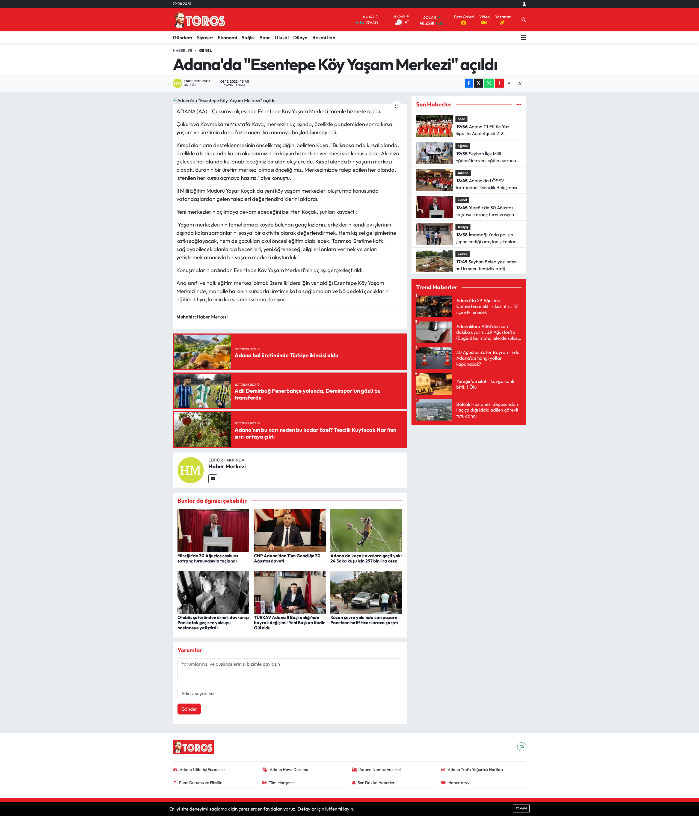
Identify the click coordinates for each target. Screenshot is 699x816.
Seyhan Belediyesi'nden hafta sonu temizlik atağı (486, 265)
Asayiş (463, 227)
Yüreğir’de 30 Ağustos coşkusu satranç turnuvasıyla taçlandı (207, 558)
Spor (265, 37)
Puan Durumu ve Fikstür (200, 782)
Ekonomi (227, 37)
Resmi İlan (323, 37)
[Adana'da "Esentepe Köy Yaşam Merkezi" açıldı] (290, 100)
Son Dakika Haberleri (376, 782)
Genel (205, 50)
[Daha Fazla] (499, 83)
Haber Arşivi (459, 782)
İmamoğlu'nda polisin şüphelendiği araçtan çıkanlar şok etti (485, 238)
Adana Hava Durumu (289, 769)
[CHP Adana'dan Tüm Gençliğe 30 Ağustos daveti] (290, 530)
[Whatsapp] (521, 746)
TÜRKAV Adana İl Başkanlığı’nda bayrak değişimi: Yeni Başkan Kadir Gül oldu (289, 622)
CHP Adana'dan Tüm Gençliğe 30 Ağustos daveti (287, 558)
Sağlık (248, 37)
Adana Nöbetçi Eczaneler (202, 769)
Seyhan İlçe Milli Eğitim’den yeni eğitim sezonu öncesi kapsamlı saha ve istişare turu (487, 157)
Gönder (189, 709)
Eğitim (463, 146)
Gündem (182, 37)
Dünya (300, 37)
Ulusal (282, 37)
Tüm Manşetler (282, 782)
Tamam (521, 808)
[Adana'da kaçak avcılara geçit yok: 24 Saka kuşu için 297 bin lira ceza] (366, 530)
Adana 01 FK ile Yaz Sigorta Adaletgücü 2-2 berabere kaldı (482, 130)
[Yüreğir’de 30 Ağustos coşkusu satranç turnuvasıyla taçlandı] (213, 530)
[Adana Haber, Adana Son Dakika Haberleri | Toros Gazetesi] (200, 19)
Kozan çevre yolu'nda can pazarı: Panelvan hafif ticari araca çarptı (364, 620)
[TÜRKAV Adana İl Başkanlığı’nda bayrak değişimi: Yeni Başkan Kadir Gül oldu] (290, 591)
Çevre (462, 254)
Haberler (182, 50)
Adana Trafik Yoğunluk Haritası (475, 769)
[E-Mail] (212, 478)
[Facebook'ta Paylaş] (469, 83)
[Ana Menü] (523, 37)
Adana (463, 173)
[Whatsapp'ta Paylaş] (489, 83)
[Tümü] (519, 104)
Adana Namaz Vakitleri (380, 769)
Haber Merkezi (227, 466)
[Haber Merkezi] (190, 469)
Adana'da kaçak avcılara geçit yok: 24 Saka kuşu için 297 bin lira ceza (366, 558)
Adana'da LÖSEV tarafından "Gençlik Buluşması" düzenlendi (487, 184)
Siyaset (205, 37)
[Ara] (524, 19)
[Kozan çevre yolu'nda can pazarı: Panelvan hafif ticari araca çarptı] (366, 591)
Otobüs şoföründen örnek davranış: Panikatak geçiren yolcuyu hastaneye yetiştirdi (213, 622)
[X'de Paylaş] (478, 83)
